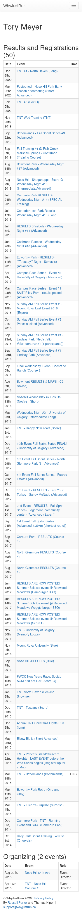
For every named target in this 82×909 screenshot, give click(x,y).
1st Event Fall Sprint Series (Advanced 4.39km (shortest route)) (41, 523)
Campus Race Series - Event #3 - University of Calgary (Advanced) (40, 274)
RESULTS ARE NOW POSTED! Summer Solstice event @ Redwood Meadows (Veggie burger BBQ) (42, 603)
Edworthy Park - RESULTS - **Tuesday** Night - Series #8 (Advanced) (37, 261)
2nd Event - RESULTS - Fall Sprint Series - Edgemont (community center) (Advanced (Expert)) (40, 509)
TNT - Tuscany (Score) (33, 707)
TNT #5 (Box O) (28, 102)
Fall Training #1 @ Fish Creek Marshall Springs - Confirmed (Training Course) (37, 152)
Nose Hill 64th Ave (37, 872)
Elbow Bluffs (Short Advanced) (38, 738)
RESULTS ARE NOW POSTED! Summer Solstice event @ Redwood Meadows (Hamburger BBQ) (42, 587)
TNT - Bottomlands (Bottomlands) (40, 774)
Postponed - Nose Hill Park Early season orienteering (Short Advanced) (39, 90)
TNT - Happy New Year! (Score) (39, 428)
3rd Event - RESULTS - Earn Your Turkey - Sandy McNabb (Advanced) (42, 492)
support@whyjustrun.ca (19, 907)
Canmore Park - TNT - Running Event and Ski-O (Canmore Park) (40, 822)
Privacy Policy (43, 898)
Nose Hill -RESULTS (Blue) (35, 661)
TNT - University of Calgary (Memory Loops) (35, 632)
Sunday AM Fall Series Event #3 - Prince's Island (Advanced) (40, 321)
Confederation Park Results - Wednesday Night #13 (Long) (37, 212)
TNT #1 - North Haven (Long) (37, 71)
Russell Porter (17, 902)
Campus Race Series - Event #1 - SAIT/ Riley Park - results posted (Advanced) (40, 292)
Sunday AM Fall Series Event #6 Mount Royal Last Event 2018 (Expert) (39, 308)
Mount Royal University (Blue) (37, 645)
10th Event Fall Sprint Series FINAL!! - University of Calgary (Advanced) (42, 445)
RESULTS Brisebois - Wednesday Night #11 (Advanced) (40, 228)
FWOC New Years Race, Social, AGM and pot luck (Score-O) (39, 678)
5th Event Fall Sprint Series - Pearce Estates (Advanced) (42, 476)
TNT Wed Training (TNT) (34, 117)
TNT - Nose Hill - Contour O (36, 885)
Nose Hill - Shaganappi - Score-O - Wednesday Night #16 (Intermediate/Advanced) (41, 183)
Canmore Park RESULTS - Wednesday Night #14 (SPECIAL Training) (39, 199)
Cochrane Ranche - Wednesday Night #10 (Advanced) (39, 243)
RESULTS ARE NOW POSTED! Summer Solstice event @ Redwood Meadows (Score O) (42, 618)
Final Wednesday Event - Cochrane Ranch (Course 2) (41, 368)
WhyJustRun (14, 5)
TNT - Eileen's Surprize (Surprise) (40, 805)
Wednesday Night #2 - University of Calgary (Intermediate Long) (41, 414)
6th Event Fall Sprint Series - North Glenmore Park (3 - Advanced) (41, 461)
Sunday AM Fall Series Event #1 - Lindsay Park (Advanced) (40, 352)
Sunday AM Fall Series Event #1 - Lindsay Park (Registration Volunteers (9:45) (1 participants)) (40, 339)
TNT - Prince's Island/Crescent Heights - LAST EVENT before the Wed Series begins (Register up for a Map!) (41, 760)
